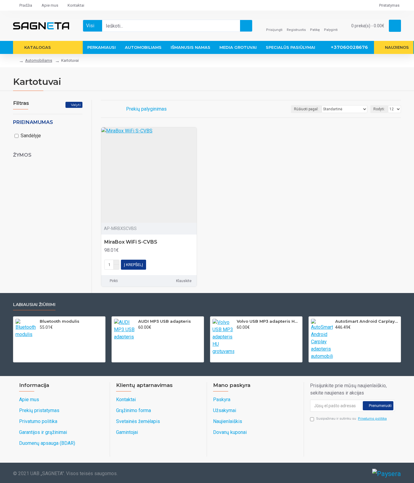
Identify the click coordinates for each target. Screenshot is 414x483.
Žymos (22, 155)
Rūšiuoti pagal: (306, 109)
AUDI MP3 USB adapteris (164, 321)
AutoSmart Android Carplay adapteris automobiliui (367, 321)
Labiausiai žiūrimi (34, 304)
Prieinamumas (33, 122)
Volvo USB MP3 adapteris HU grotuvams (268, 321)
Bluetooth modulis (59, 321)
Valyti (76, 104)
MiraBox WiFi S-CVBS (130, 242)
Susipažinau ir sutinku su (351, 419)
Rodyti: (379, 109)
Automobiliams (38, 60)
